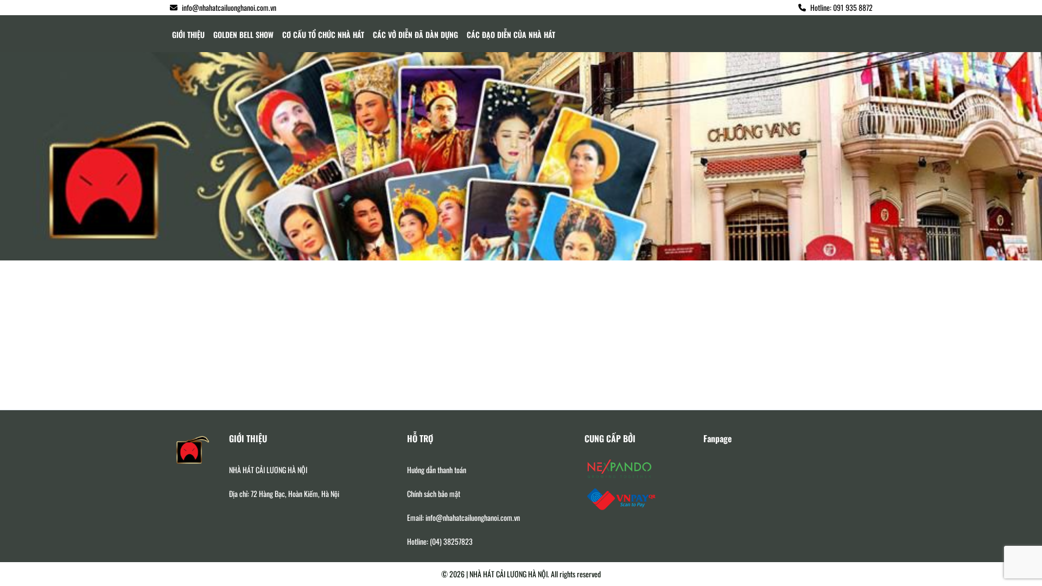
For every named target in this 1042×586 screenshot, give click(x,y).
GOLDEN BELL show (243, 34)
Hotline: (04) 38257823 (440, 541)
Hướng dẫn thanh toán (436, 469)
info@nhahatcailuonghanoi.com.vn (229, 7)
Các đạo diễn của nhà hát (511, 34)
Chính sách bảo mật (433, 493)
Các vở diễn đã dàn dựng (415, 34)
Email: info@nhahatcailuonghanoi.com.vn (463, 517)
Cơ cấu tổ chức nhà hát (323, 34)
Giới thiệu (188, 34)
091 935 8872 (853, 7)
